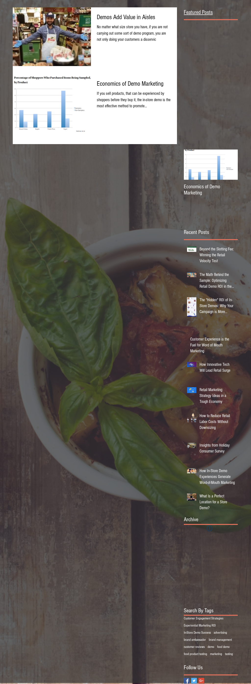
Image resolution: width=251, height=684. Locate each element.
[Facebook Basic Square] (186, 681)
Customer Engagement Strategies (203, 618)
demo (211, 647)
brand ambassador (195, 640)
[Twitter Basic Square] (194, 681)
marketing (216, 654)
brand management (220, 640)
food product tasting (195, 654)
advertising (220, 633)
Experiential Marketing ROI (200, 626)
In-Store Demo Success (197, 633)
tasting (229, 654)
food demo (223, 647)
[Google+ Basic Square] (201, 681)
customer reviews (194, 647)
